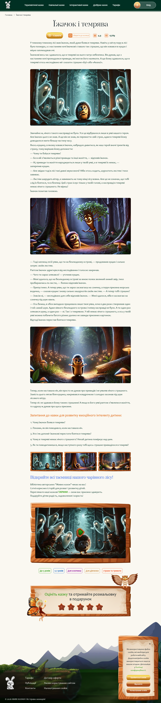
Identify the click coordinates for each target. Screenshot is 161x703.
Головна (8, 15)
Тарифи (116, 5)
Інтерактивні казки (79, 5)
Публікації (30, 682)
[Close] (150, 644)
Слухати (57, 35)
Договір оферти (52, 677)
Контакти (30, 688)
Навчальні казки (57, 5)
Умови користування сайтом (59, 682)
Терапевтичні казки (34, 5)
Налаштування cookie (55, 688)
